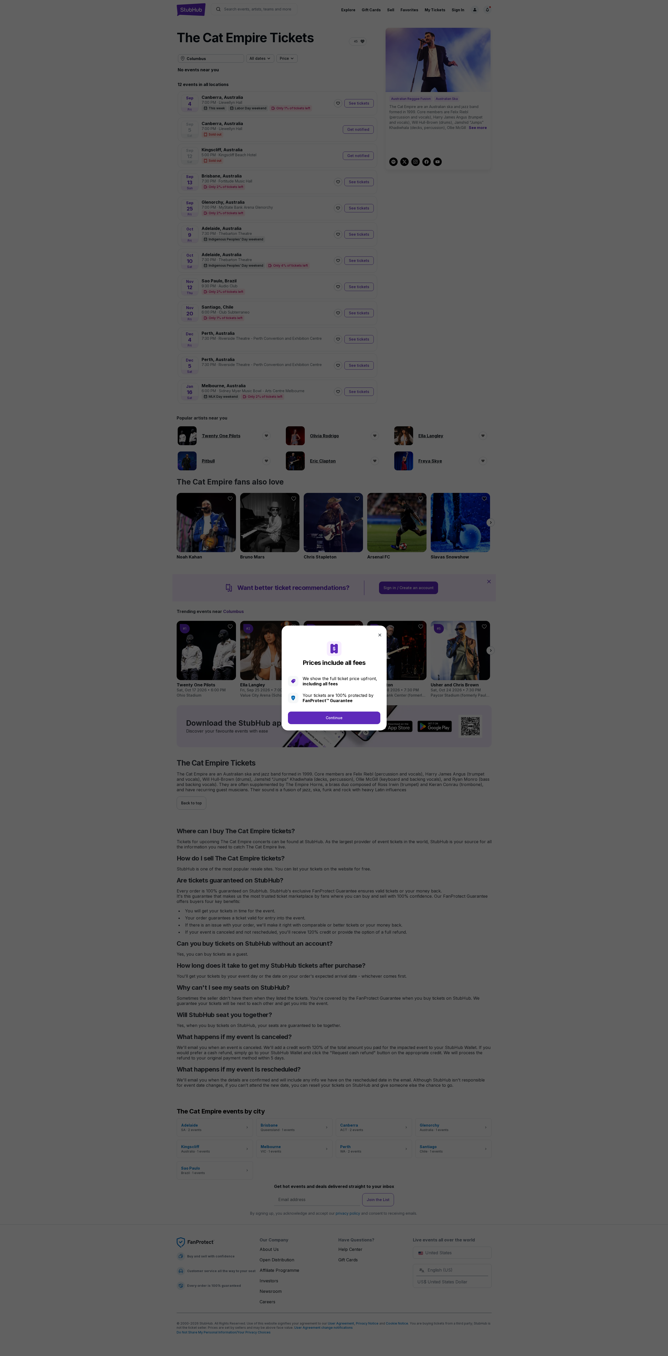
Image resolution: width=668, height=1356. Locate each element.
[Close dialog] (380, 635)
